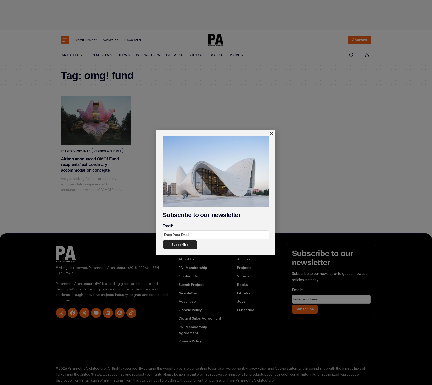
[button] (271, 133)
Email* (168, 226)
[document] (216, 192)
